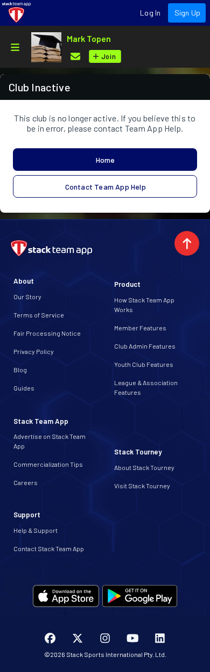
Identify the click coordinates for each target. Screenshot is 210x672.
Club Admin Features (145, 346)
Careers (25, 482)
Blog (20, 369)
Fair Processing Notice (47, 333)
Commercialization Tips (48, 464)
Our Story (27, 296)
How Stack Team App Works (144, 304)
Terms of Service (38, 315)
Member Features (140, 327)
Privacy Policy (33, 351)
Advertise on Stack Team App (49, 441)
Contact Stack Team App (48, 548)
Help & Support (35, 530)
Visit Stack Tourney (142, 485)
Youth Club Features (143, 364)
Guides (23, 388)
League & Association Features (146, 387)
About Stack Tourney (144, 467)
